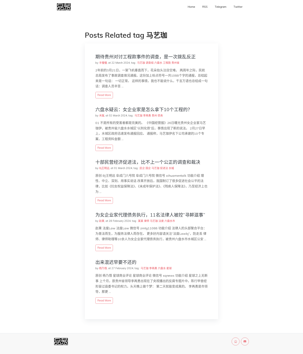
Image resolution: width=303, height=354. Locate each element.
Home (191, 6)
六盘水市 (169, 220)
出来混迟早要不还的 (115, 262)
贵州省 (175, 62)
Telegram (220, 6)
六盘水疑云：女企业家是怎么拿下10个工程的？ (143, 109)
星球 (169, 268)
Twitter (238, 6)
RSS (205, 6)
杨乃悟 (103, 268)
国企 (148, 168)
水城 (171, 168)
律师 (146, 220)
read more (104, 95)
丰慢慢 (103, 62)
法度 (161, 220)
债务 (160, 115)
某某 (140, 220)
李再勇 (147, 115)
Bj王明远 (104, 168)
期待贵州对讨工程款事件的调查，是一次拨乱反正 (145, 57)
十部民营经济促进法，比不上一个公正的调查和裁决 (147, 162)
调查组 (150, 62)
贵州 (154, 115)
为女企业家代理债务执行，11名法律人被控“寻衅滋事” (150, 215)
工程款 (167, 62)
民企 (142, 168)
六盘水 (158, 62)
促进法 (164, 168)
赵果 (101, 220)
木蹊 (101, 115)
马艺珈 (141, 62)
